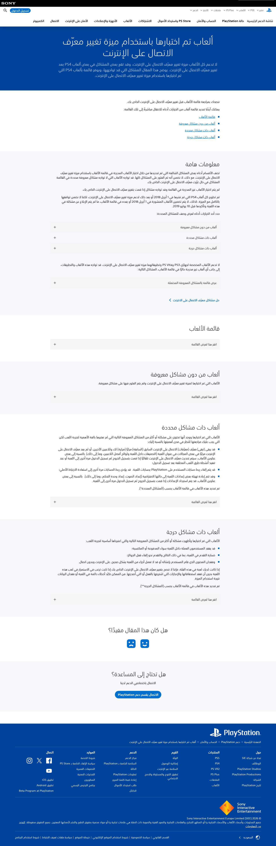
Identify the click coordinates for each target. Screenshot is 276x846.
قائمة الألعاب (207, 117)
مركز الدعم (130, 758)
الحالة (133, 769)
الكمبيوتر (38, 21)
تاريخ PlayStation (251, 785)
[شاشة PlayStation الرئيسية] (269, 10)
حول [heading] (258, 752)
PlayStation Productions (246, 774)
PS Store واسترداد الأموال (174, 21)
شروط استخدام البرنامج (27, 837)
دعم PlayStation (230, 742)
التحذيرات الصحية (86, 774)
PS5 (217, 758)
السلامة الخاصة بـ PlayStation (120, 763)
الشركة (257, 780)
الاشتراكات (145, 21)
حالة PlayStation (233, 21)
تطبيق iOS (48, 780)
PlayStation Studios (249, 769)
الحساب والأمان (206, 21)
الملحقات (214, 780)
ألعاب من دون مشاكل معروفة (197, 123)
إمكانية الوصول (169, 763)
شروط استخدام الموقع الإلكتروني (110, 837)
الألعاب (242, 10)
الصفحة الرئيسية (252, 742)
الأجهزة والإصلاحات (105, 21)
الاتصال (54, 21)
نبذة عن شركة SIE (251, 758)
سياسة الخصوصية (140, 837)
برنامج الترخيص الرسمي (83, 785)
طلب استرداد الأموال (125, 785)
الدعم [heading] (133, 752)
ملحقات (217, 10)
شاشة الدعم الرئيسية (260, 21)
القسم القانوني (161, 837)
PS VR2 (215, 769)
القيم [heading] (174, 752)
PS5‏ (252, 10)
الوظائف (256, 763)
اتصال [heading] (50, 752)
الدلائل (133, 790)
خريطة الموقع (82, 837)
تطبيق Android (45, 785)
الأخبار (205, 10)
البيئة (175, 758)
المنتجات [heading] (213, 752)
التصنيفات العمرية (85, 769)
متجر (261, 10)
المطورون (89, 780)
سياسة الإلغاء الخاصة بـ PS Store (77, 763)
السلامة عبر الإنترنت (167, 769)
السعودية (248, 837)
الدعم (195, 10)
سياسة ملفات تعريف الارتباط (57, 837)
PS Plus (230, 10)
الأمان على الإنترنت (76, 21)
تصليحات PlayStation (124, 774)
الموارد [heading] (91, 752)
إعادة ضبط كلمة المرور (124, 780)
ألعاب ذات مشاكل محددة (200, 130)
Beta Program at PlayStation (36, 790)
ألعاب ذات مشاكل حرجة (201, 137)
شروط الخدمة (88, 758)
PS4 (217, 763)
